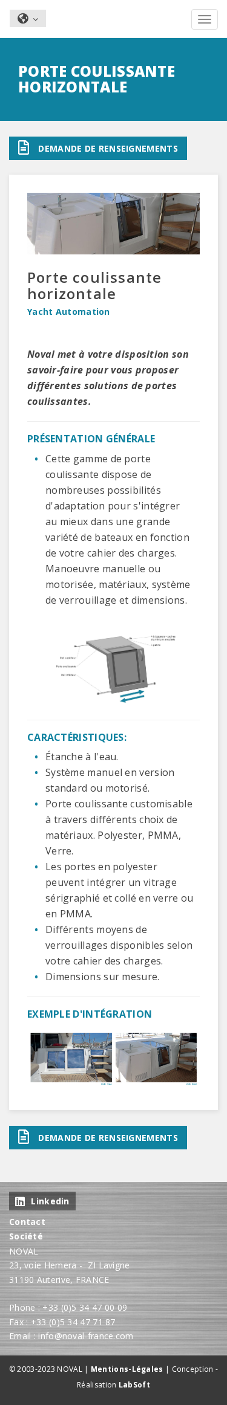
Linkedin (50, 1201)
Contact (27, 1221)
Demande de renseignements (108, 148)
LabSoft (134, 1385)
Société (26, 1236)
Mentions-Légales (127, 1369)
